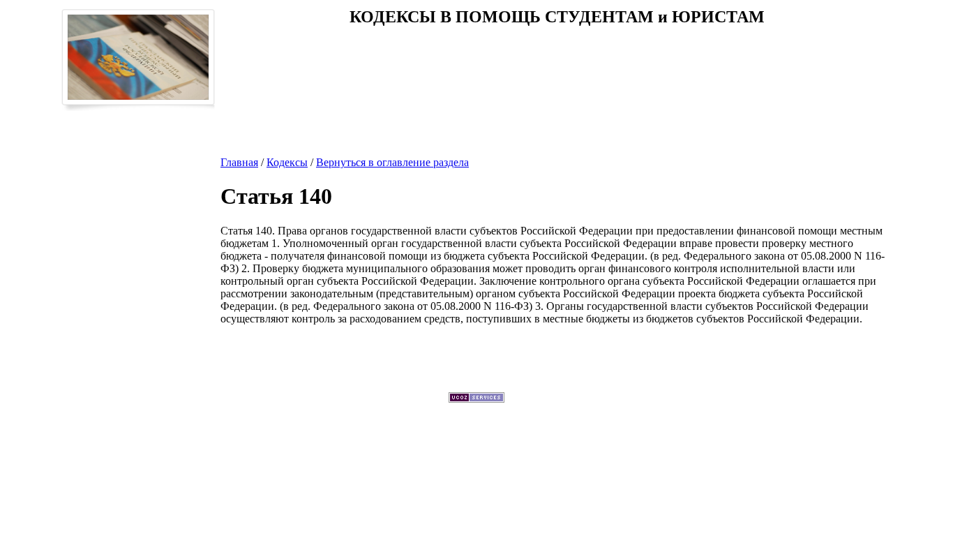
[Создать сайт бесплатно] (476, 399)
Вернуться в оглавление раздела (392, 162)
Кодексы (287, 162)
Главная (239, 162)
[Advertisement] (557, 83)
